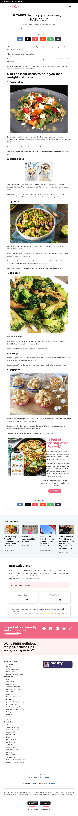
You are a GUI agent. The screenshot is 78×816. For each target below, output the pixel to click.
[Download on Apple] (32, 803)
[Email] (58, 39)
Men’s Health (11, 739)
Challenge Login (12, 750)
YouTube (9, 717)
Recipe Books (11, 734)
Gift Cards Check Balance (15, 762)
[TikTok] (70, 628)
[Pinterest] (35, 39)
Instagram (9, 712)
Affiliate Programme (13, 669)
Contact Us (10, 681)
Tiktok (8, 719)
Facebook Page (11, 704)
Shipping (9, 692)
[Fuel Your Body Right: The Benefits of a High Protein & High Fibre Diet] (11, 529)
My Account (8, 744)
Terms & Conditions (13, 687)
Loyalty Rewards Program (15, 674)
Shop (8, 724)
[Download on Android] (45, 803)
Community (8, 699)
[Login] (70, 6)
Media (8, 666)
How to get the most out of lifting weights (29, 539)
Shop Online (8, 722)
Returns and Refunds (13, 689)
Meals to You (10, 742)
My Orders (9, 752)
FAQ (7, 679)
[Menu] (5, 6)
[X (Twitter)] (28, 39)
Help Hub (9, 694)
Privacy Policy (11, 684)
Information (8, 677)
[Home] (22, 28)
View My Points (11, 757)
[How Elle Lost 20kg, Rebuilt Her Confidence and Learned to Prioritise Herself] (48, 529)
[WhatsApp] (50, 39)
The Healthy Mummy (11, 661)
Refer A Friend (11, 671)
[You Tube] (64, 628)
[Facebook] (20, 39)
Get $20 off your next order (15, 760)
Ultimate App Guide (13, 697)
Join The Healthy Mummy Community (19, 702)
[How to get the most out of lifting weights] (30, 529)
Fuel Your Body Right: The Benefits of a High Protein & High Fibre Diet (11, 541)
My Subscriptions (12, 755)
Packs (8, 737)
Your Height (22, 595)
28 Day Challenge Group (14, 707)
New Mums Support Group (15, 709)
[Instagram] (50, 628)
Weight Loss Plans (13, 727)
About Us (9, 664)
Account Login (11, 747)
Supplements (11, 732)
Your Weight (55, 595)
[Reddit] (43, 39)
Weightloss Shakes (13, 729)
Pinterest (9, 714)
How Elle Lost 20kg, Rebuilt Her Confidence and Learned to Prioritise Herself (47, 541)
